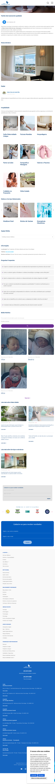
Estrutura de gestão (7, 579)
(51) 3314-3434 (27, 671)
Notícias (4, 594)
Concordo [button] (33, 775)
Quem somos (6, 574)
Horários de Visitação (7, 620)
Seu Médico (5, 561)
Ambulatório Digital (7, 626)
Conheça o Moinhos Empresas (9, 603)
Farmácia (5, 609)
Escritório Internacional (8, 635)
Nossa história (6, 572)
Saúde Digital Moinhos (8, 631)
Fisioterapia (5, 614)
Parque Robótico (6, 633)
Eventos (4, 592)
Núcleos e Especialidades (8, 557)
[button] (1, 123)
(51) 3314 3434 (10, 251)
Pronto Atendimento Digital (9, 618)
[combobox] (27, 237)
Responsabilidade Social (8, 657)
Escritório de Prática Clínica (9, 650)
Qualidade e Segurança (8, 653)
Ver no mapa (5, 690)
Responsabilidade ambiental (9, 655)
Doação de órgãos (7, 646)
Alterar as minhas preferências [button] (38, 778)
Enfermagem (5, 611)
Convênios (5, 564)
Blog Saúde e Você (7, 590)
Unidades (5, 637)
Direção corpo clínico (7, 583)
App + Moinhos (6, 629)
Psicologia (5, 616)
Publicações (5, 596)
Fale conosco (6, 566)
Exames (4, 559)
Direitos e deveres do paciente (10, 601)
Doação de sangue (7, 648)
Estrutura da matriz (7, 577)
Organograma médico (7, 581)
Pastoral (4, 644)
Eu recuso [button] (41, 775)
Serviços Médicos (7, 555)
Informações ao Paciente (8, 598)
